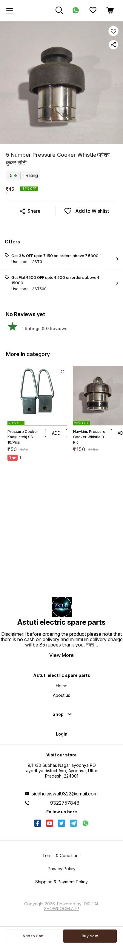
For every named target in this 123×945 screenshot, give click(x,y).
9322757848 (64, 803)
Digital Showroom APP (71, 906)
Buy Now (90, 936)
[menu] (9, 10)
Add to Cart (33, 936)
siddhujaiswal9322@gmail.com (65, 793)
